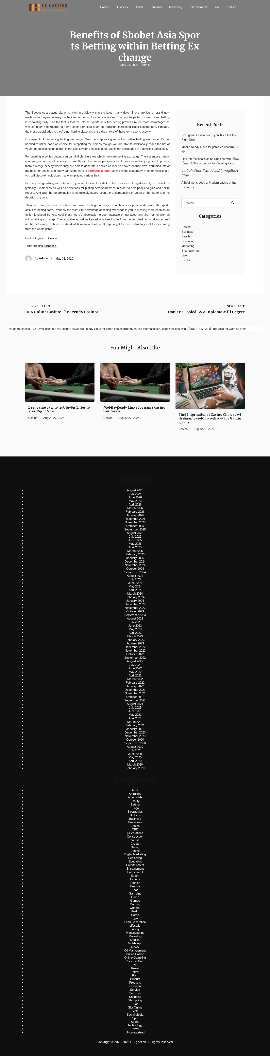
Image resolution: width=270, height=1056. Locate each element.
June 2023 (135, 625)
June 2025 (135, 540)
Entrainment (135, 872)
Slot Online (135, 1007)
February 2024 (135, 597)
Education (156, 7)
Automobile (135, 797)
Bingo (135, 808)
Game (135, 897)
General (135, 907)
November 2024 (135, 565)
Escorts (135, 879)
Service (135, 989)
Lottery (135, 929)
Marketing (175, 7)
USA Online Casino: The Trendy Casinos (62, 312)
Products (135, 982)
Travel (135, 1028)
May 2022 (135, 672)
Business (122, 7)
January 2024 (135, 600)
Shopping (135, 996)
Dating (135, 847)
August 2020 (135, 746)
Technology (135, 1025)
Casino (104, 7)
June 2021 (135, 711)
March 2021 (135, 721)
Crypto (135, 843)
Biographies (135, 811)
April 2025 (135, 547)
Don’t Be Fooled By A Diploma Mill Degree (206, 312)
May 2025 (135, 543)
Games (135, 900)
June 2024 (135, 582)
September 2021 (135, 700)
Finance (135, 886)
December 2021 (135, 689)
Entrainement (135, 868)
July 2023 (135, 622)
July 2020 (135, 750)
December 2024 (135, 561)
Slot (135, 1004)
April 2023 (135, 632)
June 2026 (135, 497)
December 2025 (135, 518)
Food (135, 890)
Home (135, 915)
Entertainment (198, 7)
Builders (135, 815)
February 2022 (135, 682)
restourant (135, 986)
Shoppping (135, 1000)
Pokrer (135, 971)
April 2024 (135, 590)
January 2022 (135, 686)
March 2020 (135, 764)
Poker (135, 968)
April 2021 (135, 718)
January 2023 (135, 643)
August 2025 (135, 533)
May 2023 (135, 629)
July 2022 (135, 664)
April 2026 (135, 504)
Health (139, 7)
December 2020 (135, 732)
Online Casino (135, 954)
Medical (135, 939)
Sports (135, 1021)
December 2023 (135, 604)
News (135, 947)
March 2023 (135, 636)
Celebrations (135, 833)
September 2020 (135, 743)
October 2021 (135, 696)
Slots (135, 1011)
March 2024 (135, 593)
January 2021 (135, 729)
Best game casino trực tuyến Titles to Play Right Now (208, 137)
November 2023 (135, 607)
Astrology (135, 793)
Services (135, 993)
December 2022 (135, 647)
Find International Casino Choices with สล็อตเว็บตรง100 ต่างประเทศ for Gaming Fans (210, 161)
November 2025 (135, 522)
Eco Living (135, 858)
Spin (135, 1018)
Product (231, 7)
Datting (135, 850)
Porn (135, 975)
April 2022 (135, 675)
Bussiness (135, 822)
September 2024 (135, 572)
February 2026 (135, 511)
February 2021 (135, 725)
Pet (135, 964)
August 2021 (135, 704)
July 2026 (135, 493)
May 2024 (135, 586)
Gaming (135, 904)
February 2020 (135, 768)
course (135, 840)
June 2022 (135, 668)
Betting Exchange (45, 245)
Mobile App (135, 943)
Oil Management (135, 950)
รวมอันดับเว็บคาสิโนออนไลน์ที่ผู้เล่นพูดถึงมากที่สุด (209, 173)
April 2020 (135, 761)
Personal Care (135, 961)
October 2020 (135, 739)
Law (216, 7)
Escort (135, 875)
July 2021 (135, 707)
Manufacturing (135, 932)
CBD (135, 829)
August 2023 (135, 618)
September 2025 (135, 529)
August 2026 (135, 490)
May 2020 (135, 757)
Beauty (135, 801)
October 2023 (135, 611)
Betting (135, 804)
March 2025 (135, 550)
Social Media (135, 1014)
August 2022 (135, 661)
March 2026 (135, 508)
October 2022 (135, 654)
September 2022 (135, 657)
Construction (135, 836)
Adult (135, 790)
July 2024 (135, 579)
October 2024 (135, 568)
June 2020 (135, 753)
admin (146, 64)
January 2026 (135, 515)
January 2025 (135, 558)
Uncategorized (135, 1032)
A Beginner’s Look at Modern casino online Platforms (208, 185)
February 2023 (135, 639)
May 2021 (135, 714)
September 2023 (135, 615)
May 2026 (135, 501)
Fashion (135, 882)
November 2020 (135, 736)
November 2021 (135, 693)
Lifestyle (135, 925)
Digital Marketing (135, 854)
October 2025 (135, 526)
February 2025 (135, 554)
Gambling (135, 893)
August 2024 (135, 575)
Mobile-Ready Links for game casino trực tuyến (209, 149)
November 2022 (135, 650)
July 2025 (135, 536)
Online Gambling (135, 957)
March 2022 (135, 679)
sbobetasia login (99, 170)
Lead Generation (135, 922)
